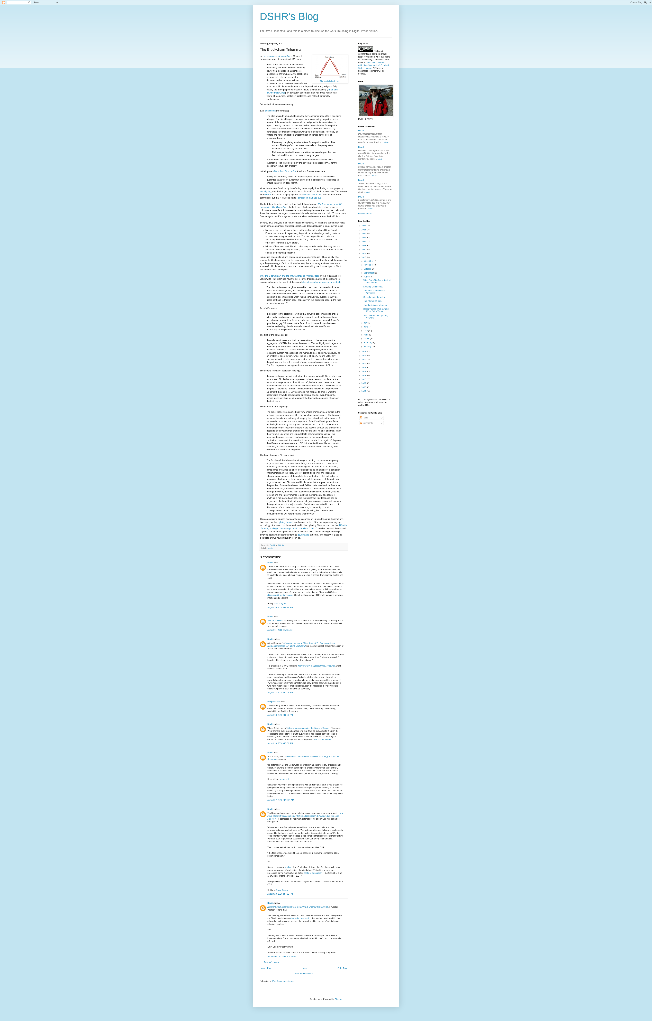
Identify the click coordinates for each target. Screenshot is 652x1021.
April (366, 335)
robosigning (265, 191)
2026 (364, 225)
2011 (364, 375)
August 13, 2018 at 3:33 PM (280, 715)
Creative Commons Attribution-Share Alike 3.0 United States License (373, 65)
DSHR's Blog (289, 16)
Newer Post (266, 968)
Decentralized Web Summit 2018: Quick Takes (375, 310)
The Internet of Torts (372, 301)
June (366, 327)
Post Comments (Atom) (283, 981)
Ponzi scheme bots (322, 739)
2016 (364, 355)
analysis (288, 867)
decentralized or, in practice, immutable (321, 282)
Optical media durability (374, 297)
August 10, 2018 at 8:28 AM (280, 607)
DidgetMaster (273, 701)
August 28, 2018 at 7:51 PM (280, 894)
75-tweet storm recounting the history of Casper (308, 728)
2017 (364, 351)
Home (304, 968)
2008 (364, 387)
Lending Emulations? (373, 287)
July (366, 323)
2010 (364, 379)
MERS (267, 194)
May (366, 331)
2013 (364, 367)
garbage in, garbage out (309, 197)
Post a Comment (271, 962)
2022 (364, 241)
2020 (364, 249)
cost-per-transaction (313, 873)
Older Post (342, 968)
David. (270, 562)
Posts (365, 418)
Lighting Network (285, 522)
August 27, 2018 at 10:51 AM (280, 800)
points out (284, 779)
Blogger (338, 999)
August (367, 277)
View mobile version (304, 973)
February (368, 342)
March (367, 339)
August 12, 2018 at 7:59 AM (280, 692)
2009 (364, 383)
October (368, 269)
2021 (364, 245)
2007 (364, 391)
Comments (367, 423)
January (368, 346)
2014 (364, 363)
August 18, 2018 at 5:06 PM (280, 743)
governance (303, 534)
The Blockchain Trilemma (375, 305)
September (369, 273)
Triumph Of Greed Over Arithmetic (374, 291)
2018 (364, 257)
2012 (364, 371)
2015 (364, 359)
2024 (364, 233)
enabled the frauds (312, 194)
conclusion (270, 110)
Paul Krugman (280, 603)
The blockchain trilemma (330, 81)
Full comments (365, 213)
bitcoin (270, 548)
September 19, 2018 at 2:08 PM (281, 956)
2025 (364, 230)
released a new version (300, 918)
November (369, 265)
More (386, 142)
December (369, 261)
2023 (364, 238)
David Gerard (282, 890)
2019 (364, 253)
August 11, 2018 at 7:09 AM (280, 630)
